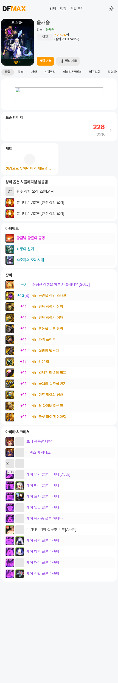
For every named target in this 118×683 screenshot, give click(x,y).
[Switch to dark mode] (111, 8)
